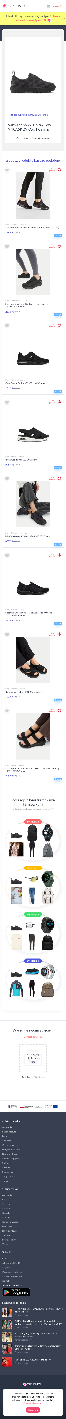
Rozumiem (33, 1410)
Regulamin (7, 1267)
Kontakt (6, 1280)
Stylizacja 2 (33, 867)
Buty (26, 138)
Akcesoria (7, 1127)
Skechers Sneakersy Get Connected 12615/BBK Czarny (32, 227)
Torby (5, 1181)
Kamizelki (6, 1140)
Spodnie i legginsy (10, 1158)
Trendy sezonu (21, 1315)
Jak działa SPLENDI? (11, 1263)
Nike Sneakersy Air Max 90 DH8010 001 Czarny (27, 536)
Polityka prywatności (12, 1271)
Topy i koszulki (9, 1176)
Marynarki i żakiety (11, 1149)
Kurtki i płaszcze (10, 1145)
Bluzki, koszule (9, 1131)
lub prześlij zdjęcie (35, 1076)
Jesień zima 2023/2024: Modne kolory (32, 1359)
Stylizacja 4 (33, 960)
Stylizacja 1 (33, 821)
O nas (5, 1258)
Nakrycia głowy (9, 1154)
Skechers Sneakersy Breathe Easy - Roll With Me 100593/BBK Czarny (28, 614)
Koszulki (6, 1217)
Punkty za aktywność (12, 1276)
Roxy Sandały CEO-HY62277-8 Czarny (23, 692)
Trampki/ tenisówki (41, 138)
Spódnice (6, 1163)
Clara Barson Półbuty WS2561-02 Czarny (25, 383)
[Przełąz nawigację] (48, 6)
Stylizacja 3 (33, 914)
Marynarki (7, 1226)
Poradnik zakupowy (23, 1340)
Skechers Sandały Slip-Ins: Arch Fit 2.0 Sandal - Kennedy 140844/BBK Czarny (32, 769)
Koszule (6, 1213)
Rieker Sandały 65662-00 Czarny (21, 459)
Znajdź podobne (52, 169)
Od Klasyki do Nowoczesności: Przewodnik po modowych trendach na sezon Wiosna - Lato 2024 (38, 1322)
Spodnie (6, 1235)
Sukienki (6, 1167)
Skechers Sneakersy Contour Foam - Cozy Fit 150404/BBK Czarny (26, 305)
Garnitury (7, 1204)
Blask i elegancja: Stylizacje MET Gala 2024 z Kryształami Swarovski (36, 1334)
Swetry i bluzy (9, 1172)
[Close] (64, 18)
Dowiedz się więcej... (33, 1037)
